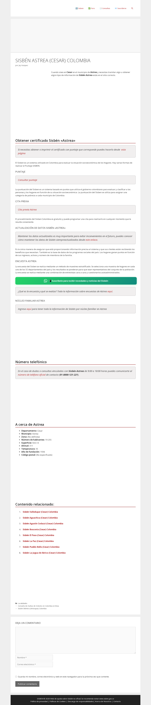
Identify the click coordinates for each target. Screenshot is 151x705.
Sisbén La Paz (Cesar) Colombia (38, 541)
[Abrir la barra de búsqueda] (132, 8)
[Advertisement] (75, 35)
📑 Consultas (104, 8)
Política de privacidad (39, 701)
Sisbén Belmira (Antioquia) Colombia (32, 608)
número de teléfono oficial (32, 374)
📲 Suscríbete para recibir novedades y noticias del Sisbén (78, 281)
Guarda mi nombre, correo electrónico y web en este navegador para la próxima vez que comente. (63, 676)
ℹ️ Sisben (80, 8)
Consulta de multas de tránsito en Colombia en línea (38, 606)
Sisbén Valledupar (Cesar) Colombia (40, 511)
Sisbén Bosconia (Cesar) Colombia (39, 529)
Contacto (117, 701)
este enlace (91, 239)
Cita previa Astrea (27, 209)
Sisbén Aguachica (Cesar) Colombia (40, 517)
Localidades (22, 603)
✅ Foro (91, 8)
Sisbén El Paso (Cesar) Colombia (38, 535)
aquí (109, 291)
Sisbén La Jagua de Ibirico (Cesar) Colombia (44, 552)
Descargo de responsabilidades (81, 701)
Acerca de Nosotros (103, 701)
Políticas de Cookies (58, 701)
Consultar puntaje (27, 180)
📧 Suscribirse (120, 8)
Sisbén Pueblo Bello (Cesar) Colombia (41, 547)
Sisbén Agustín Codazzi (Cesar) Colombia (43, 523)
